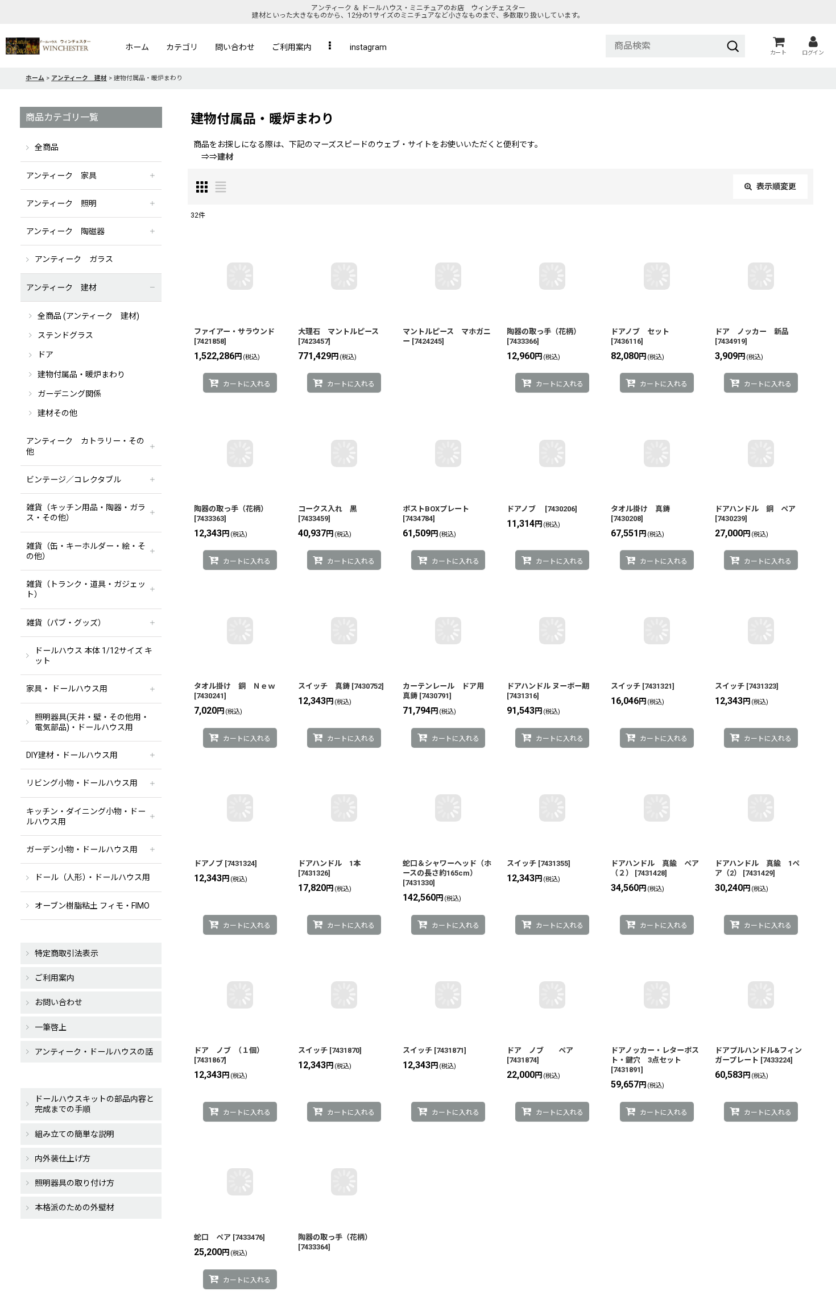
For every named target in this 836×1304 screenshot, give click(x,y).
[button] (330, 47)
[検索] (733, 46)
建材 (225, 156)
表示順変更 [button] (776, 186)
